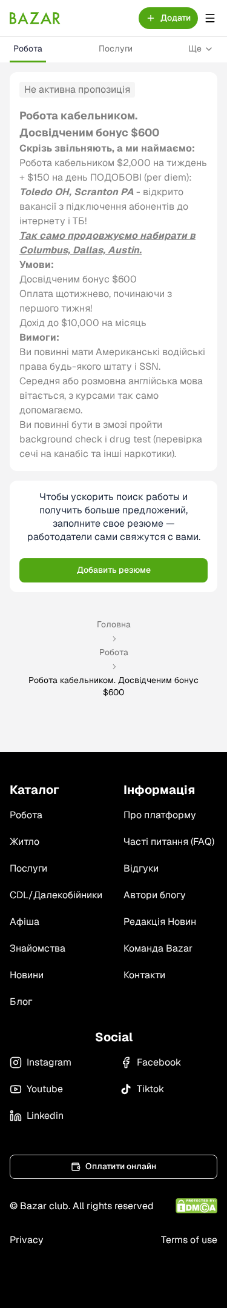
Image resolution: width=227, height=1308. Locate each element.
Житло (24, 841)
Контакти (144, 975)
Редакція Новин (159, 921)
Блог (21, 1001)
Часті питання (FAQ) (168, 841)
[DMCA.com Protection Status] (196, 1205)
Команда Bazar (157, 948)
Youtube (45, 1089)
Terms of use (189, 1239)
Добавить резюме (114, 569)
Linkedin (45, 1115)
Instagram (49, 1062)
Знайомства (37, 948)
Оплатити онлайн (120, 1166)
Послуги (116, 48)
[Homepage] (35, 18)
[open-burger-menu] (210, 18)
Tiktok (150, 1089)
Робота (27, 48)
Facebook (159, 1062)
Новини (27, 975)
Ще (195, 48)
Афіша (24, 921)
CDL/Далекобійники (56, 895)
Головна (114, 624)
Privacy (27, 1239)
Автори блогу (154, 895)
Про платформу (159, 815)
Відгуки (141, 868)
